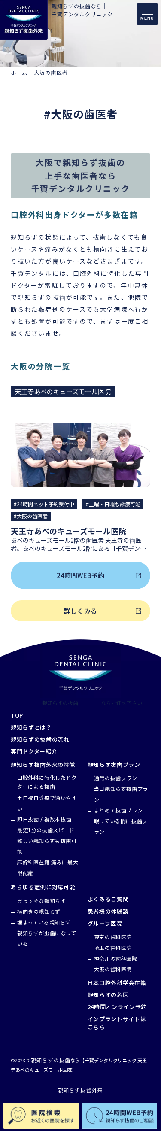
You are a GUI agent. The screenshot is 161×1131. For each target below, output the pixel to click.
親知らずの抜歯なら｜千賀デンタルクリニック (82, 10)
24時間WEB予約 (80, 575)
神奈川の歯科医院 (115, 958)
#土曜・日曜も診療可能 (113, 504)
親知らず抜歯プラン (114, 765)
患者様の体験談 (108, 911)
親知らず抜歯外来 (80, 1090)
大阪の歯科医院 (113, 969)
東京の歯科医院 (113, 936)
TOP (17, 715)
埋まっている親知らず (44, 922)
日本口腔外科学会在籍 (117, 983)
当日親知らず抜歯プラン (121, 794)
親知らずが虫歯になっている (46, 938)
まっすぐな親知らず (41, 900)
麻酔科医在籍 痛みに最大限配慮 (47, 867)
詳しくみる (80, 610)
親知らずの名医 (108, 995)
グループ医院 (105, 923)
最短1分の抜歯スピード (46, 829)
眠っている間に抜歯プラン (121, 826)
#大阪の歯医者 (31, 516)
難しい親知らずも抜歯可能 (47, 846)
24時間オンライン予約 (117, 1007)
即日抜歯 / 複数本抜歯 (44, 819)
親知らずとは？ (31, 727)
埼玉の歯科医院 (113, 947)
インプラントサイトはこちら (117, 1023)
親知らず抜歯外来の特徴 (43, 765)
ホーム (19, 72)
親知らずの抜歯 (60, 702)
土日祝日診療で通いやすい (47, 803)
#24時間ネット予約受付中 (44, 504)
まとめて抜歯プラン (118, 810)
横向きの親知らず (39, 911)
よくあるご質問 (108, 899)
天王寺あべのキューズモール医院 (63, 391)
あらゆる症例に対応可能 (43, 887)
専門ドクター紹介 (34, 751)
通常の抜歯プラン (115, 777)
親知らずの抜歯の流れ (40, 739)
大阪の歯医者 (51, 72)
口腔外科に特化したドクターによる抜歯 (47, 782)
